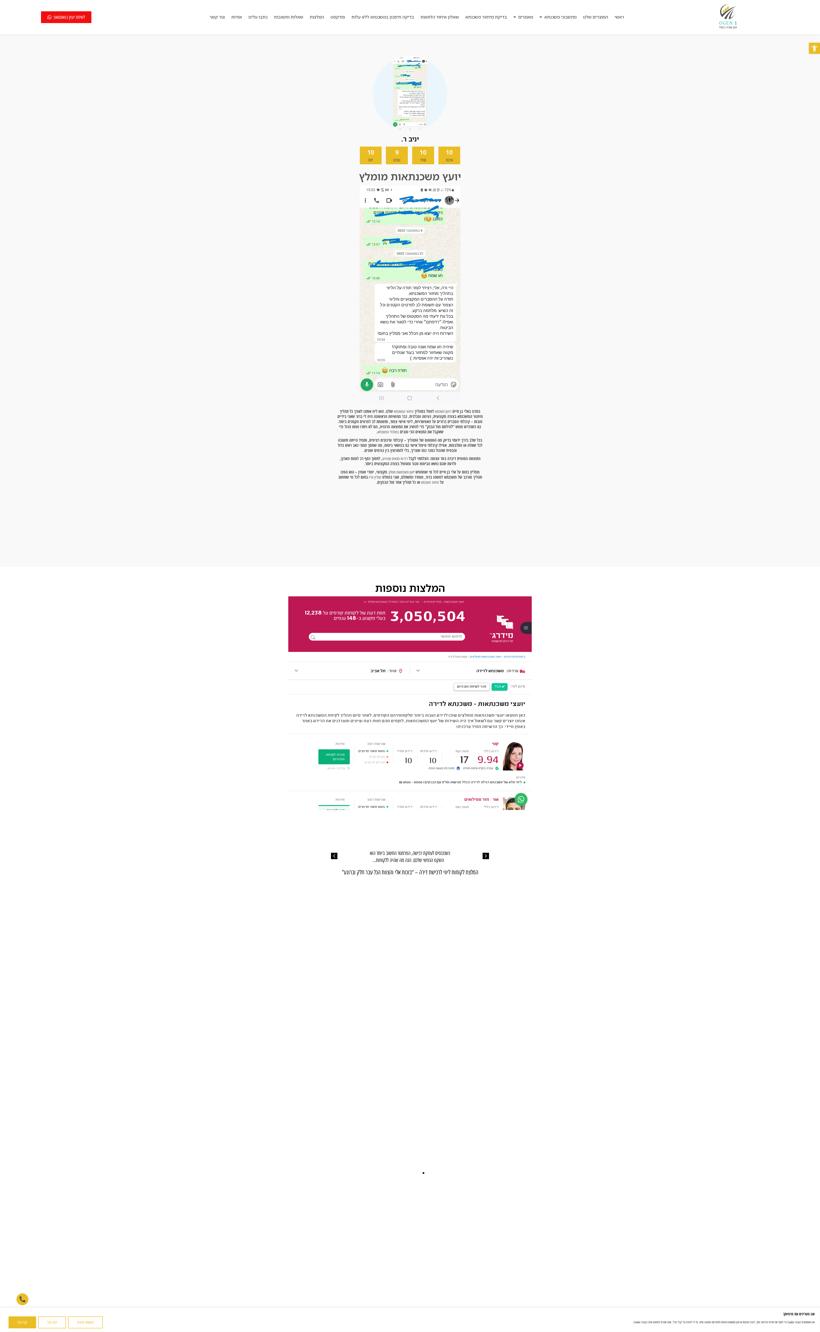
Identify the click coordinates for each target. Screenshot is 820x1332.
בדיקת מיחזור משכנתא (486, 17)
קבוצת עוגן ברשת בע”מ (317, 1301)
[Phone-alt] (22, 1299)
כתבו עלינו (258, 17)
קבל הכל (22, 1322)
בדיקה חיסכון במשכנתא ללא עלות (382, 17)
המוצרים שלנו (595, 17)
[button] (814, 48)
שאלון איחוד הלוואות (439, 17)
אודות (236, 17)
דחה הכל (52, 1322)
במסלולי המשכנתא (388, 432)
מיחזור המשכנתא (403, 411)
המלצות (317, 17)
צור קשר (217, 17)
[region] (410, 1319)
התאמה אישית (85, 1322)
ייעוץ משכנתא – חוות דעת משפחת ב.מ (410, 872)
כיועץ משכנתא (443, 411)
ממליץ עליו (374, 477)
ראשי (619, 17)
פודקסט (338, 17)
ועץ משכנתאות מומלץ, (400, 472)
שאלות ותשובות (288, 17)
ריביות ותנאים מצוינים (395, 458)
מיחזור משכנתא (430, 482)
